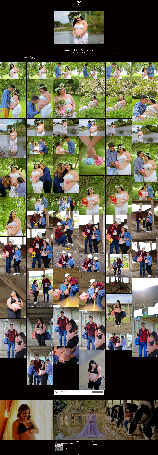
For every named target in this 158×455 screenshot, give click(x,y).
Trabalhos (76, 8)
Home (72, 8)
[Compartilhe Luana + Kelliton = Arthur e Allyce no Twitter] (56, 392)
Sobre (81, 8)
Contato (85, 8)
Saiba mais (66, 450)
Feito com (79, 454)
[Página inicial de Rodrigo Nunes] (79, 4)
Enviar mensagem (95, 444)
